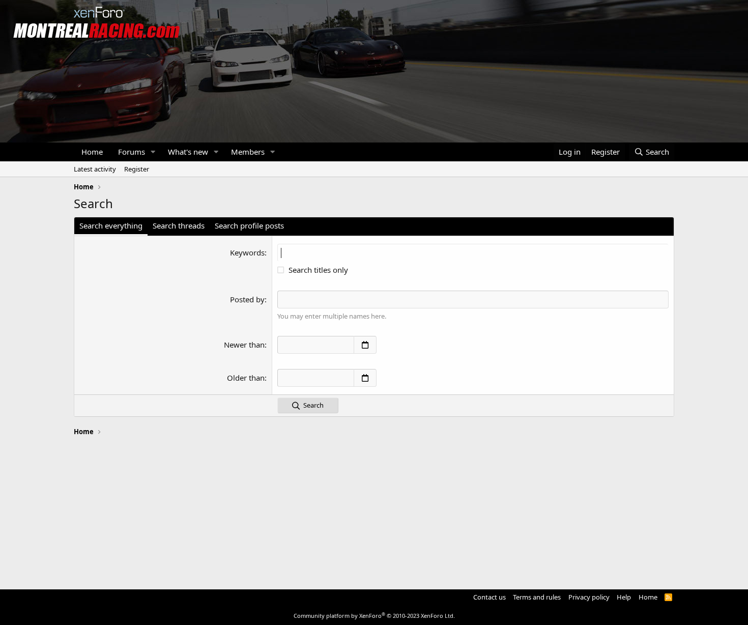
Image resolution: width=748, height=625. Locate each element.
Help (624, 597)
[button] (153, 152)
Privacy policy (589, 597)
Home (92, 152)
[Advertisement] (374, 508)
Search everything (110, 225)
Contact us (489, 597)
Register (136, 169)
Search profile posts (249, 225)
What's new (188, 152)
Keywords (247, 252)
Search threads (179, 225)
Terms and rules (537, 597)
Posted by (247, 299)
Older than (246, 378)
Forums (131, 152)
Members (248, 152)
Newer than (244, 344)
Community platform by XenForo (374, 615)
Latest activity (95, 169)
